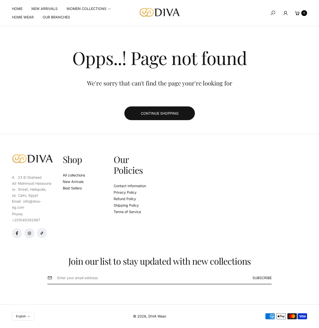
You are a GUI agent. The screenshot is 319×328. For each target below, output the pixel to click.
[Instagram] (29, 233)
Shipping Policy (126, 205)
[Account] (285, 12)
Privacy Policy (125, 192)
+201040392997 (26, 220)
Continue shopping (159, 113)
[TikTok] (42, 233)
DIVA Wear (157, 316)
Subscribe (262, 278)
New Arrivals (73, 181)
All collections (74, 175)
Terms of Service (127, 212)
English (21, 316)
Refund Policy (125, 199)
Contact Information (130, 186)
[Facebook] (17, 233)
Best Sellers (72, 188)
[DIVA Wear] (159, 12)
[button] (90, 8)
